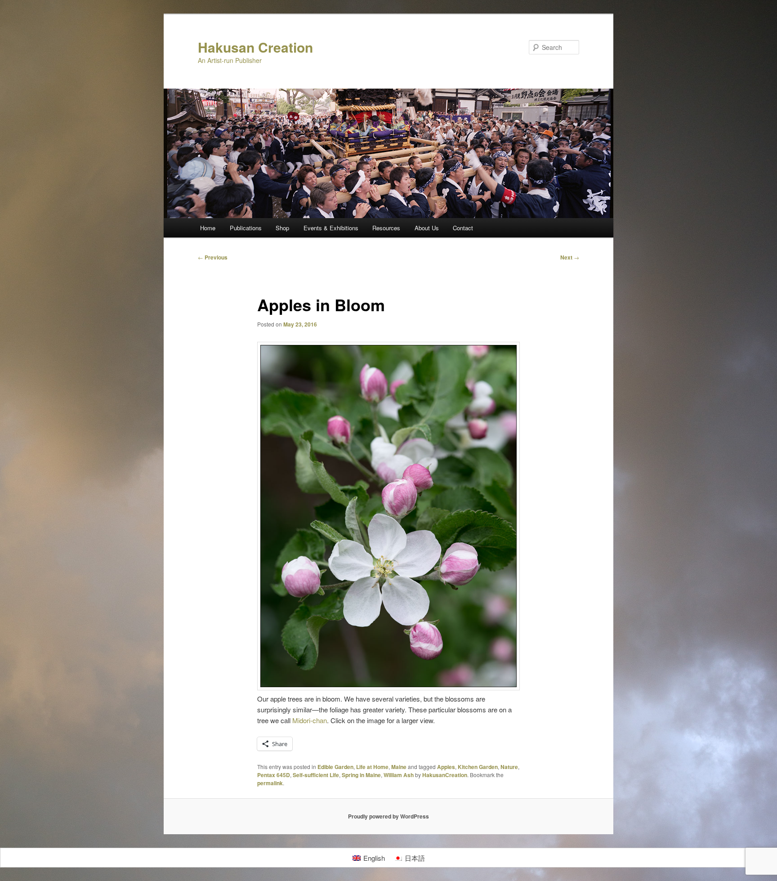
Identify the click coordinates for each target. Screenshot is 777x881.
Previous (213, 257)
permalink (270, 783)
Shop (282, 228)
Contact (463, 228)
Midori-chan (309, 720)
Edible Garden (335, 767)
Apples (446, 767)
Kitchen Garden (478, 767)
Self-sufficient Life (316, 775)
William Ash (399, 775)
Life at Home (372, 767)
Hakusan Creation (255, 47)
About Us (427, 228)
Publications (246, 228)
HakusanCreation (444, 775)
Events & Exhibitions (331, 228)
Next (569, 257)
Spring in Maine (361, 775)
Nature (509, 767)
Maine (398, 767)
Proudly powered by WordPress (388, 816)
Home (207, 228)
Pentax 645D (273, 775)
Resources (386, 228)
